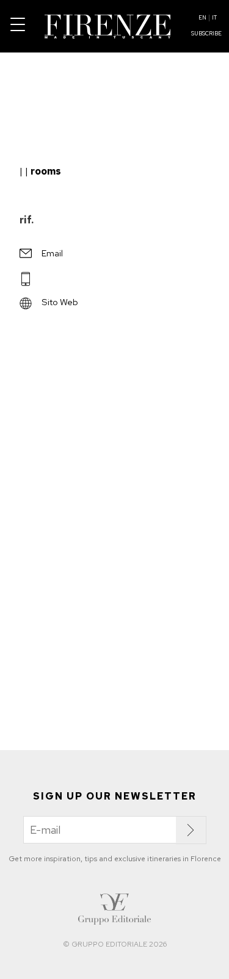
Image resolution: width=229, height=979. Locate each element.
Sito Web (60, 302)
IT (214, 17)
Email (52, 253)
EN (202, 17)
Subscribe (206, 33)
